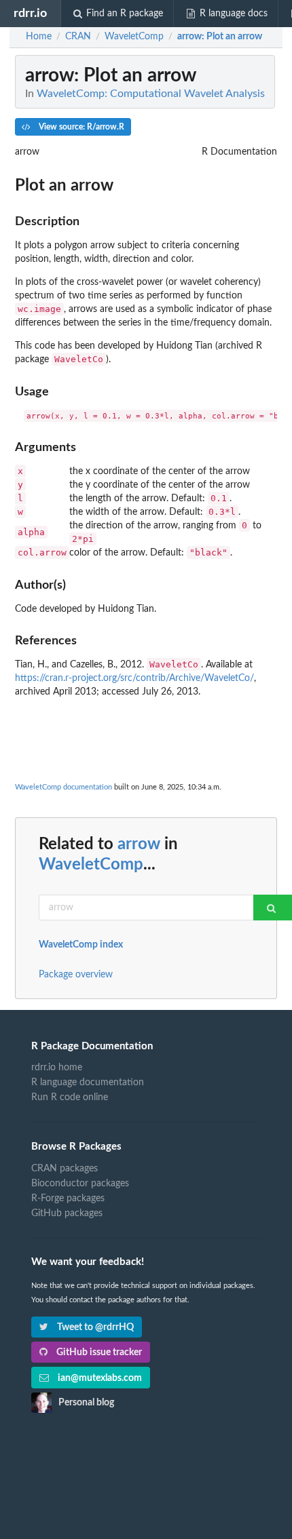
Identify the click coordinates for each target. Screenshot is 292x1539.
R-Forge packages (68, 1198)
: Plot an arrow (219, 36)
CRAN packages (64, 1168)
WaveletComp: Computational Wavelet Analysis (151, 93)
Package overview (76, 974)
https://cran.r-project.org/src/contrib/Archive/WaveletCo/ (134, 678)
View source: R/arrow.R (80, 127)
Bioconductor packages (80, 1183)
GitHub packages (67, 1213)
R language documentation (87, 1082)
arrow (138, 844)
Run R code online (69, 1097)
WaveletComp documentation (63, 787)
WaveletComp (91, 865)
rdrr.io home (56, 1067)
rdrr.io (30, 13)
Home (39, 36)
